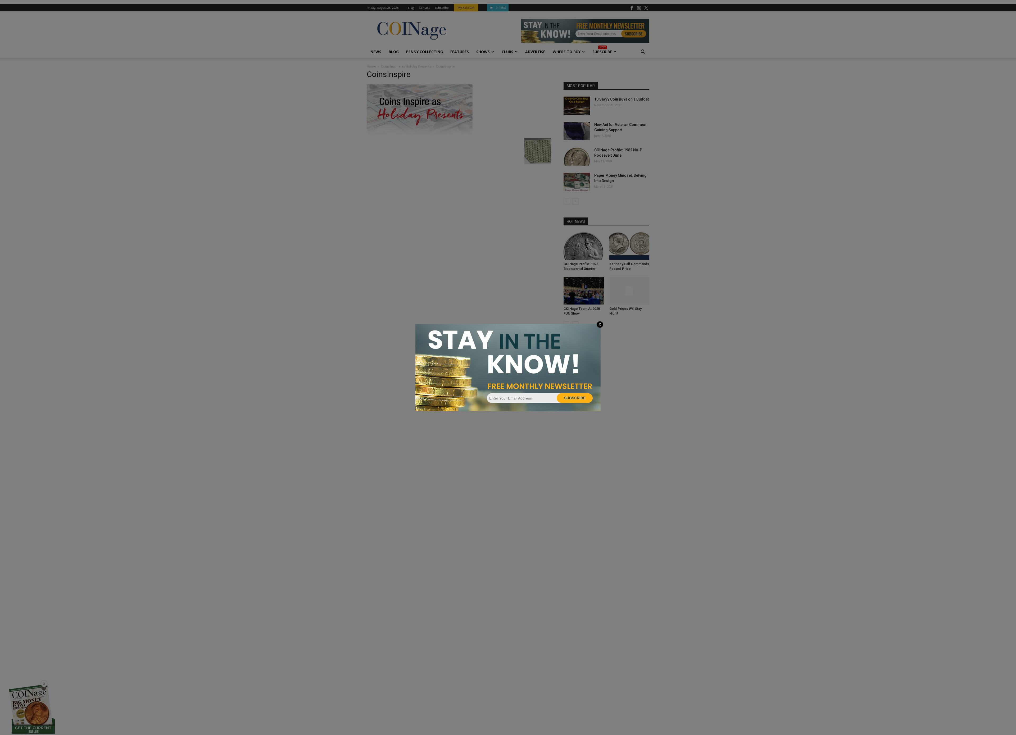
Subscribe (575, 398)
